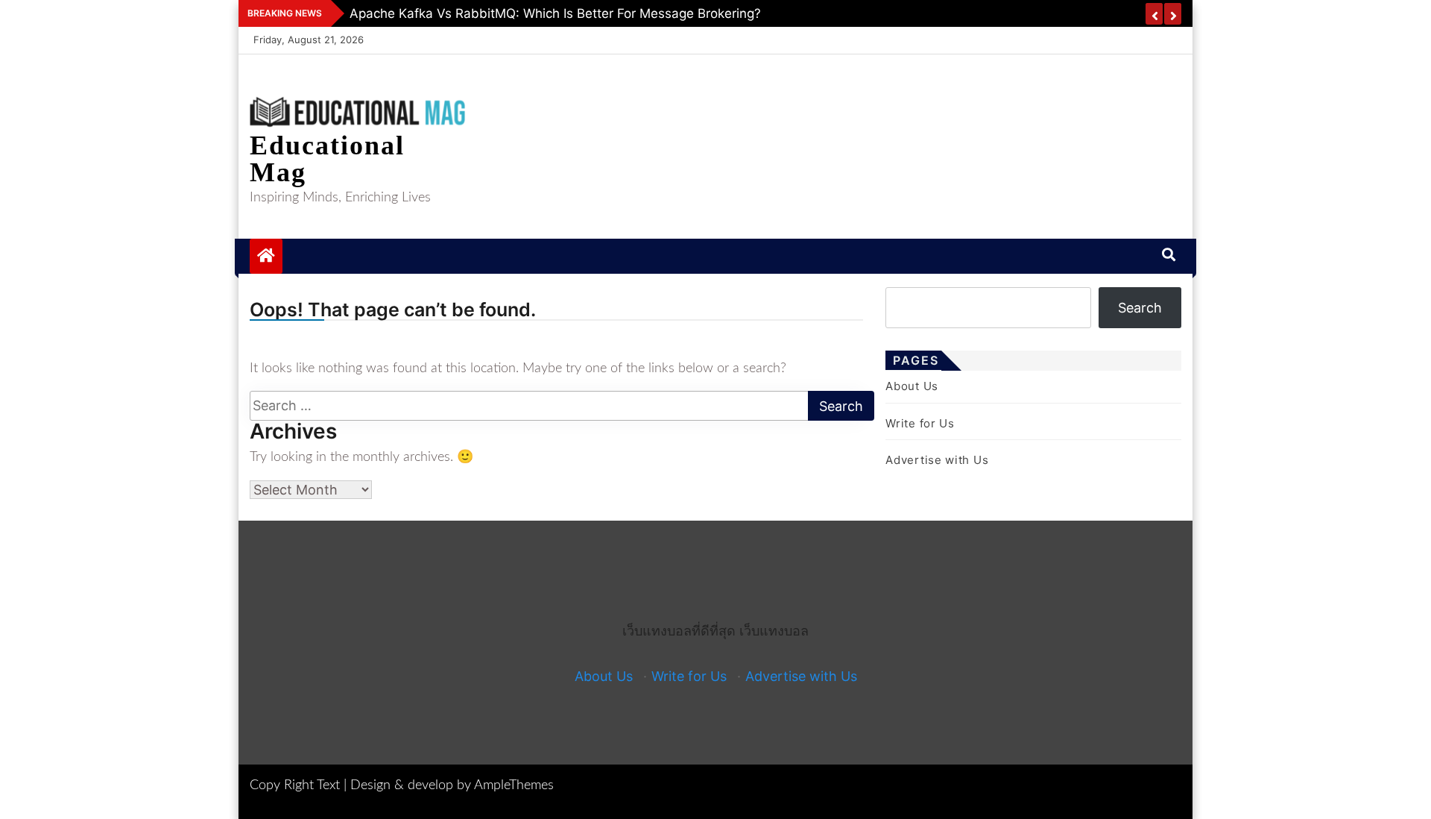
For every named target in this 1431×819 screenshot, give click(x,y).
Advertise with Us (936, 460)
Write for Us (919, 423)
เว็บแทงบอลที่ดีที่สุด (679, 630)
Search (1140, 308)
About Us (911, 386)
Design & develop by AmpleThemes (452, 785)
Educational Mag (327, 159)
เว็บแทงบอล (774, 630)
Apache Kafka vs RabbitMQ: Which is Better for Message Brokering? (555, 13)
